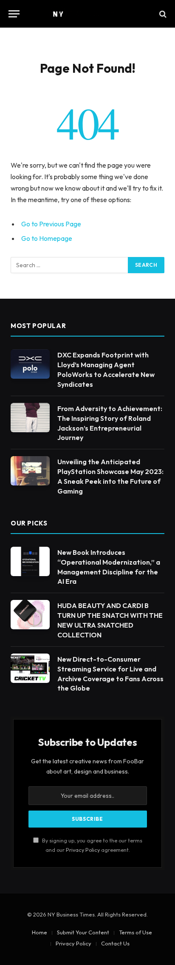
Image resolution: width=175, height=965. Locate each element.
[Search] (162, 13)
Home (39, 932)
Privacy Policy (83, 849)
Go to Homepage (46, 238)
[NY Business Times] (87, 14)
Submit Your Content (83, 932)
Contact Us (115, 943)
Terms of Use (135, 932)
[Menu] (14, 13)
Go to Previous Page (51, 224)
